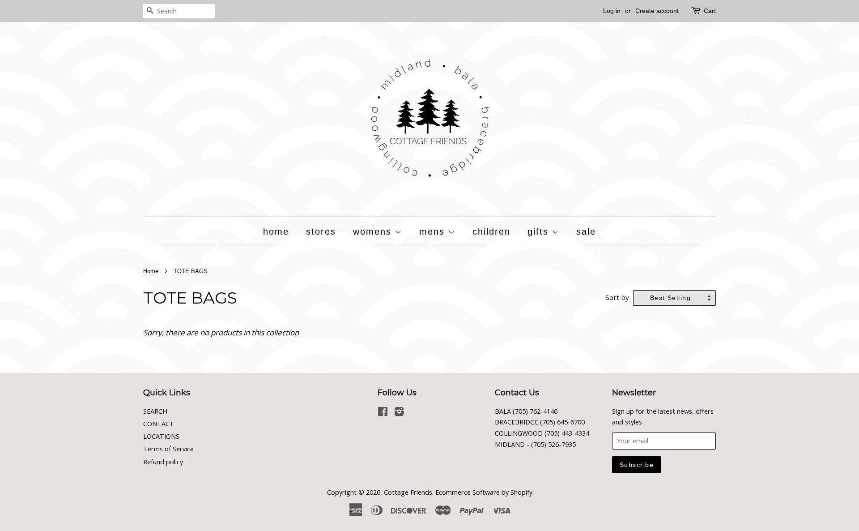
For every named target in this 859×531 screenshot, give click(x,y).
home (276, 231)
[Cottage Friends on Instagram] (399, 413)
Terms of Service (168, 449)
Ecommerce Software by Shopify (483, 492)
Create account (657, 10)
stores (321, 231)
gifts (539, 231)
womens (374, 231)
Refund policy (163, 462)
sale (586, 231)
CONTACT (158, 424)
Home (150, 271)
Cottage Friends (408, 492)
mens (433, 231)
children (491, 231)
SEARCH (155, 411)
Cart (710, 10)
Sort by (617, 297)
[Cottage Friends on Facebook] (383, 413)
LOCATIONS (161, 436)
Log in (612, 10)
